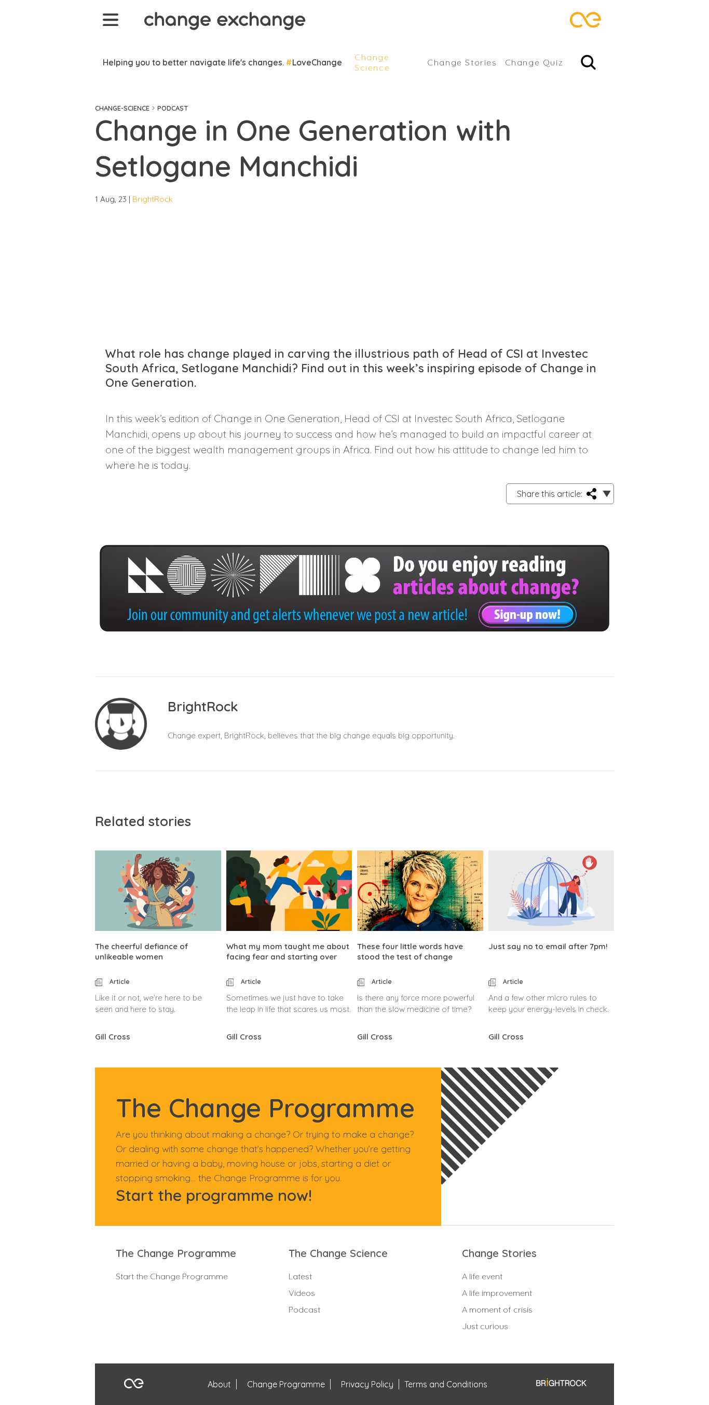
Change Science (372, 62)
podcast (172, 108)
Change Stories (462, 62)
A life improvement (497, 1293)
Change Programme (286, 1384)
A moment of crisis (497, 1309)
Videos (302, 1293)
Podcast (304, 1309)
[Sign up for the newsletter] (354, 568)
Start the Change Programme (172, 1276)
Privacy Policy (367, 1384)
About (219, 1384)
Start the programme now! (214, 1195)
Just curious (485, 1326)
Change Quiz (534, 62)
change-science (122, 108)
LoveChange (317, 62)
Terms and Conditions (445, 1384)
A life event (482, 1276)
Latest (300, 1276)
